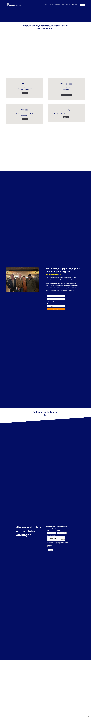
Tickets (82, 4)
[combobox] (87, 717)
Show (51, 4)
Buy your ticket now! (66, 94)
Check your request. (51, 535)
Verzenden (51, 550)
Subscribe (25, 119)
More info (25, 93)
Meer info (66, 117)
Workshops (74, 4)
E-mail (58, 530)
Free (63, 4)
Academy (68, 4)
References (57, 4)
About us (46, 4)
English (49, 546)
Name (48, 530)
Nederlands (50, 545)
